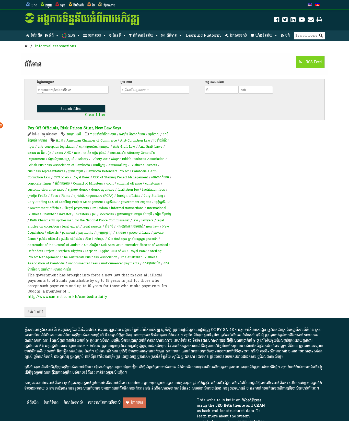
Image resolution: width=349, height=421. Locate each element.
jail (94, 214)
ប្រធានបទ (94, 35)
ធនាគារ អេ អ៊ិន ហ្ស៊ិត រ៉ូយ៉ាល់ (90, 153)
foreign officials (128, 196)
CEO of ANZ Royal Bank (72, 177)
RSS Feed (313, 62)
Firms (65, 196)
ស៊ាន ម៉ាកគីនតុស (94, 239)
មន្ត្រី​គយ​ (72, 189)
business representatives (46, 171)
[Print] (319, 20)
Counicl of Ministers (88, 183)
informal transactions (55, 46)
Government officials (45, 208)
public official (48, 239)
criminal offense (129, 183)
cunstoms (152, 183)
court (110, 183)
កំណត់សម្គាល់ (73, 402)
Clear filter (95, 115)
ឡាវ (62, 5)
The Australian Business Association (89, 257)
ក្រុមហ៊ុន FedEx (37, 196)
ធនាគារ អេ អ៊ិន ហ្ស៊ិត (40, 153)
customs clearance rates (46, 189)
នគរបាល (121, 232)
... (69, 291)
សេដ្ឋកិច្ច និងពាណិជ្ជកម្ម (132, 134)
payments (85, 232)
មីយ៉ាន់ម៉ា (78, 5)
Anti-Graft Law (124, 146)
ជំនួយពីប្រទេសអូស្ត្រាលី (61, 159)
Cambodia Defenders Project (107, 171)
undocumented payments (120, 263)
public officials (71, 239)
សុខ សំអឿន (91, 245)
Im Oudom (100, 208)
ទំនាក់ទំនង (51, 402)
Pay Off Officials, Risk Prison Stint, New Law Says (74, 128)
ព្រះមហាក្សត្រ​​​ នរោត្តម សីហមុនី (134, 214)
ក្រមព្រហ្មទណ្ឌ (104, 232)
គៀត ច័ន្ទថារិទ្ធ (163, 214)
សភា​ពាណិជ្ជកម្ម (160, 177)
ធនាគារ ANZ (63, 153)
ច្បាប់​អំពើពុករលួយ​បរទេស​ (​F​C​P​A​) (93, 196)
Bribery (83, 159)
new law (152, 226)
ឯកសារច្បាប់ (238, 35)
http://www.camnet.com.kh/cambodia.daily (67, 297)
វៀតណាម (109, 5)
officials (53, 232)
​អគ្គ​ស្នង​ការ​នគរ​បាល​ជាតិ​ (130, 226)
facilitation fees (153, 189)
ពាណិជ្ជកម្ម (99, 165)
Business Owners (144, 165)
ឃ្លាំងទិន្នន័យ (263, 35)
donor (83, 189)
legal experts (92, 226)
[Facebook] (277, 20)
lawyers (148, 220)
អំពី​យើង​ (33, 402)
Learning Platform (203, 35)
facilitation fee (128, 189)
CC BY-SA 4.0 (222, 330)
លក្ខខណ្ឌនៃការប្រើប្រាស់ (104, 402)
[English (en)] (310, 5)
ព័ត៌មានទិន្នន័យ (143, 35)
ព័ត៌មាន (172, 35)
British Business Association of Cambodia (59, 165)
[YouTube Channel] (302, 20)
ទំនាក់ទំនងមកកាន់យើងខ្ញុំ (305, 367)
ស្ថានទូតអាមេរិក (151, 263)
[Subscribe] (311, 20)
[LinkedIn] (293, 20)
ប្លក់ (287, 35)
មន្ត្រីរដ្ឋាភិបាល (162, 202)
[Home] (26, 46)
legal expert (70, 226)
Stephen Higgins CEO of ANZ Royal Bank (116, 251)
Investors (82, 214)
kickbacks (107, 214)
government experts (136, 202)
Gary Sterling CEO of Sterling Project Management (65, 202)
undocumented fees (83, 263)
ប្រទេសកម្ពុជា (75, 171)
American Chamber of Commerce (91, 140)
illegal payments (77, 208)
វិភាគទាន (137, 402)
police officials (139, 232)
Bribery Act (99, 159)
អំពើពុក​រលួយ (62, 183)
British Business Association (143, 159)
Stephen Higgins (70, 251)
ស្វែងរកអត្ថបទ (45, 82)
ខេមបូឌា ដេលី (73, 134)
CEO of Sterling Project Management (120, 177)
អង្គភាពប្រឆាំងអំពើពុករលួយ (94, 146)
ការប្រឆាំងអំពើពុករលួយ (103, 134)
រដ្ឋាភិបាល (153, 134)
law (135, 220)
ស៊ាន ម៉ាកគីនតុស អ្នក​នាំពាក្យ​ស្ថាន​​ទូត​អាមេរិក (133, 239)
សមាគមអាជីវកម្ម (118, 165)
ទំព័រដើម (36, 35)
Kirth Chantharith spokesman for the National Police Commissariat (80, 220)
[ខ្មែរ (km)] (317, 5)
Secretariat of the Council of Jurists (54, 245)
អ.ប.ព (59, 140)
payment (68, 232)
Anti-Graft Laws (150, 146)
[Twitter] (285, 20)
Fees (54, 196)
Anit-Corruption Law (135, 140)
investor (65, 214)
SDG (71, 35)
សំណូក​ (115, 159)
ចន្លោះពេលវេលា (214, 82)
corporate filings (40, 183)
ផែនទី (117, 35)
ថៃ (93, 5)
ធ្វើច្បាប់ (109, 226)
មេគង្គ (34, 5)
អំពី (51, 35)
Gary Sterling (153, 196)
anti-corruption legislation (56, 146)
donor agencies (102, 189)
